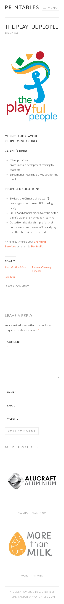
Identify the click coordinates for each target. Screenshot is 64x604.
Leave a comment (17, 286)
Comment (14, 344)
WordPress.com (43, 596)
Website (12, 418)
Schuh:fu (10, 276)
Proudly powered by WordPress (32, 591)
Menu (52, 7)
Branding (11, 33)
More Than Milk (32, 575)
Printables (22, 7)
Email (12, 405)
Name (11, 392)
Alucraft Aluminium (15, 267)
